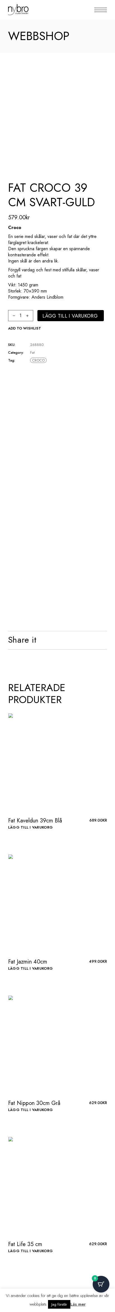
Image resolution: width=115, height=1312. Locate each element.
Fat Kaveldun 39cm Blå (35, 821)
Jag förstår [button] (59, 1304)
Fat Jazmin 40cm (27, 962)
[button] (24, 328)
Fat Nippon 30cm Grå (34, 1103)
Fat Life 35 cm (25, 1244)
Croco (38, 360)
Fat (32, 352)
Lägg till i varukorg (70, 316)
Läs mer (78, 1304)
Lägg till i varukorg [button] (30, 827)
